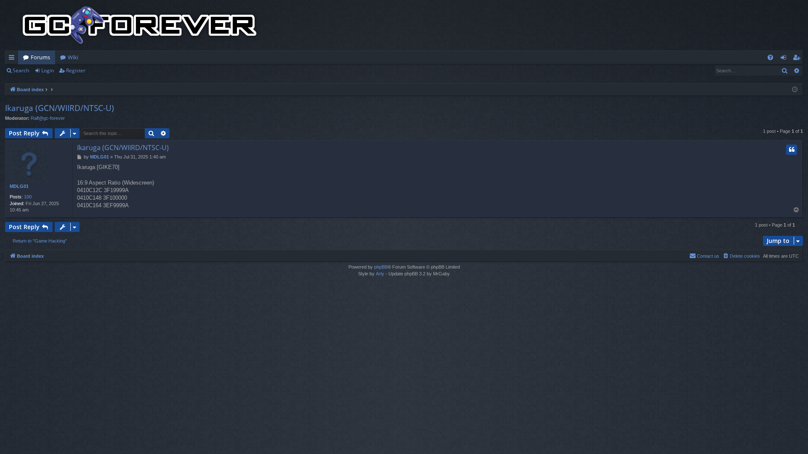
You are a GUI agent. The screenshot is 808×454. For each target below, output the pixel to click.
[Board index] (139, 25)
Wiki (73, 57)
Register (75, 70)
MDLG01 (19, 186)
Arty (380, 273)
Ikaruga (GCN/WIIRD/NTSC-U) (59, 108)
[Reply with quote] (791, 150)
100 (28, 196)
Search (21, 70)
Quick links (13, 58)
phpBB (381, 266)
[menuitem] (770, 57)
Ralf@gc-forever (48, 118)
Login (47, 70)
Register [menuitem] (798, 58)
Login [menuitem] (785, 58)
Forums (40, 57)
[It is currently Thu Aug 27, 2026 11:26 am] (794, 90)
